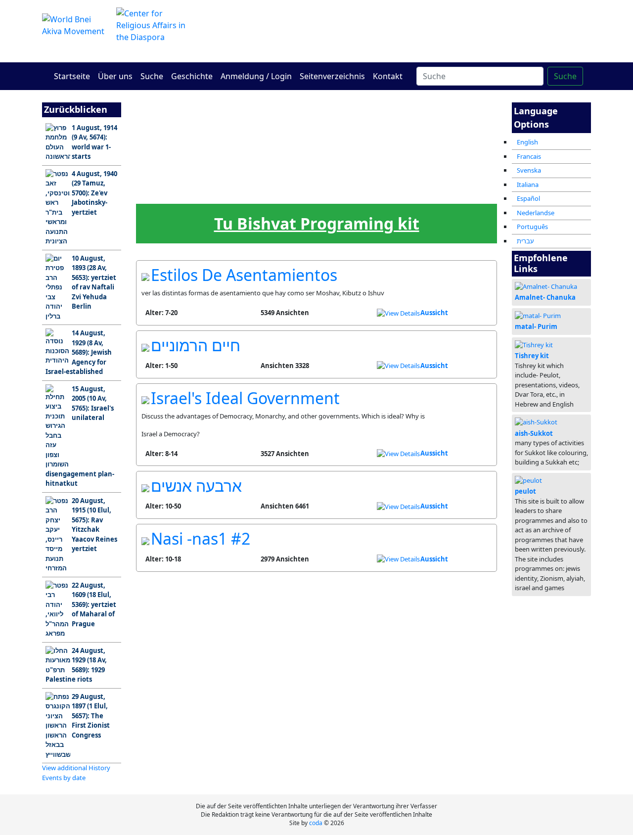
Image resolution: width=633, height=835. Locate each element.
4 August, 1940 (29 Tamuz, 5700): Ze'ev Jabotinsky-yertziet (94, 193)
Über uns (115, 76)
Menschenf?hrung (236, 194)
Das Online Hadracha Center (410, 30)
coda (315, 823)
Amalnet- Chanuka (545, 297)
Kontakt (388, 76)
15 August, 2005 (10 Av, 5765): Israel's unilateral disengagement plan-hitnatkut (79, 436)
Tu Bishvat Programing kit (316, 223)
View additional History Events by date (76, 772)
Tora (236, 141)
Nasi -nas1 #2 (200, 538)
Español (528, 198)
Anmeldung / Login (256, 76)
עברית (525, 240)
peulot (525, 491)
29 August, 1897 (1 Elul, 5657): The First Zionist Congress (91, 716)
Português (532, 226)
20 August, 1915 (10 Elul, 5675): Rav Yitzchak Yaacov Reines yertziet (94, 525)
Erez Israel (196, 141)
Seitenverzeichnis (332, 76)
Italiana (528, 184)
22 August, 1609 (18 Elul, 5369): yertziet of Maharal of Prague (94, 604)
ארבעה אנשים (196, 485)
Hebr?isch (276, 191)
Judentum (356, 141)
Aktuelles (156, 191)
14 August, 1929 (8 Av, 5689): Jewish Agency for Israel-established (78, 352)
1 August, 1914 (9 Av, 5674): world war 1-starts (94, 142)
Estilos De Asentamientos (244, 274)
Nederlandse (535, 212)
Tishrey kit (532, 355)
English (527, 142)
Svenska (529, 170)
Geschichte (192, 76)
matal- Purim (536, 326)
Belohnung (476, 191)
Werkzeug (356, 191)
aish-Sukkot (534, 433)
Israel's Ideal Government (245, 398)
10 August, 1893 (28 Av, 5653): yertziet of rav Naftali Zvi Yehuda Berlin (94, 282)
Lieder (436, 191)
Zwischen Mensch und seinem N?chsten (276, 145)
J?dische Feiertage (196, 194)
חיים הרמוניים (195, 345)
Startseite (72, 76)
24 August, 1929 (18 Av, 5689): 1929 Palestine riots (76, 665)
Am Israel (156, 141)
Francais (529, 156)
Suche (151, 76)
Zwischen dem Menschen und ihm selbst (316, 145)
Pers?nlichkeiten (436, 144)
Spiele (316, 191)
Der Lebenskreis (396, 194)
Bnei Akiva (396, 141)
